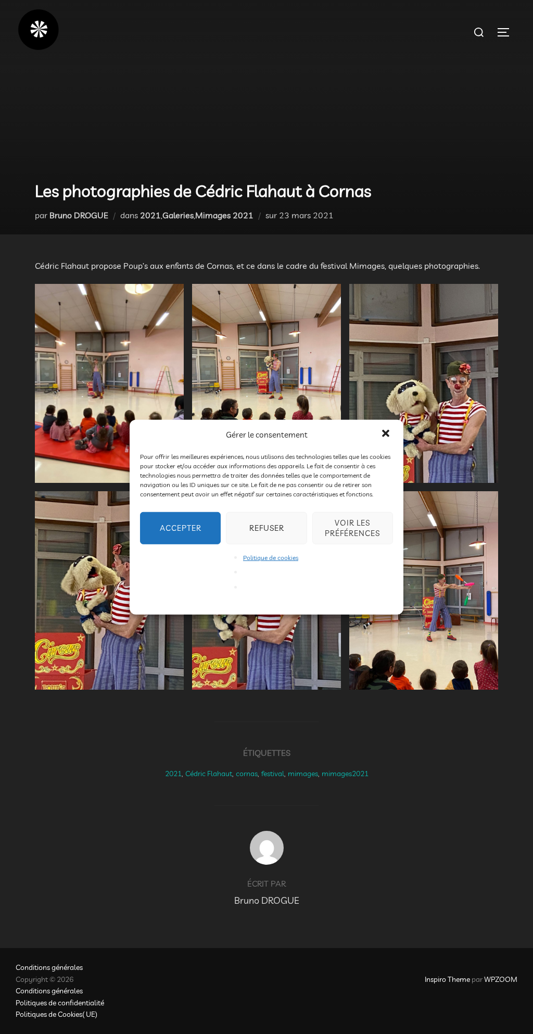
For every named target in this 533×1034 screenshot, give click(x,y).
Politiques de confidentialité (60, 1002)
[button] (386, 434)
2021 (150, 215)
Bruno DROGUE (78, 215)
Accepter (180, 527)
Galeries (178, 215)
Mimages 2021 (224, 215)
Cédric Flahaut (208, 773)
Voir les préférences (352, 527)
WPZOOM (500, 979)
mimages (303, 773)
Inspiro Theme (447, 979)
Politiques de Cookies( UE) (56, 1014)
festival (272, 773)
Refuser (266, 527)
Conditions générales (49, 967)
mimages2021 (345, 773)
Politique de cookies (270, 557)
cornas (247, 773)
